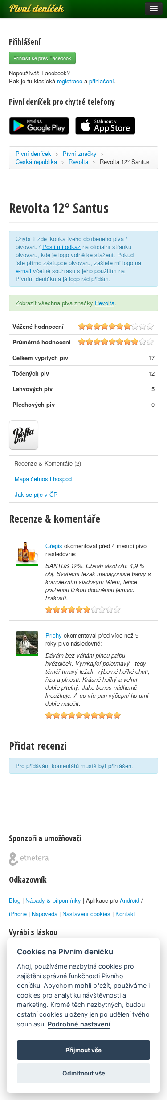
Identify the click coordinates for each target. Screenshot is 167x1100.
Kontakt (125, 913)
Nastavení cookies (86, 913)
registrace (69, 81)
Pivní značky (80, 153)
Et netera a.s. (29, 859)
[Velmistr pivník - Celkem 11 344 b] (27, 643)
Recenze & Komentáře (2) (47, 463)
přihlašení (101, 81)
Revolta (78, 161)
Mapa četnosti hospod (43, 478)
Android (129, 900)
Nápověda (44, 913)
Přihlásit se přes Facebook (42, 57)
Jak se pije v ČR (36, 494)
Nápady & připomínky (53, 900)
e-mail (23, 270)
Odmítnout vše (83, 1073)
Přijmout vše (83, 1050)
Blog (14, 900)
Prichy (53, 635)
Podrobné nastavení (79, 1024)
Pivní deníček (26, 5)
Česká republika (36, 161)
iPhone (18, 913)
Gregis (53, 545)
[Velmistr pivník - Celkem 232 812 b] (27, 554)
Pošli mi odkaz (61, 246)
